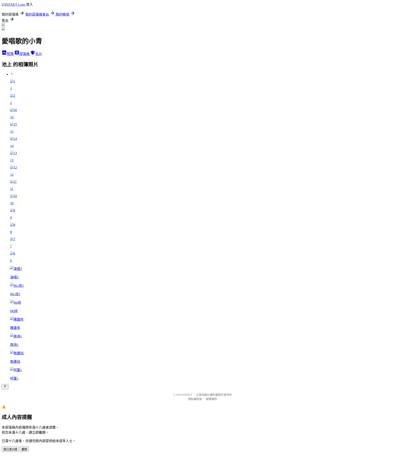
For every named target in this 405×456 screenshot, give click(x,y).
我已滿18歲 (10, 449)
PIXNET (187, 394)
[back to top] (5, 386)
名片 (38, 54)
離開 (24, 449)
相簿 (10, 54)
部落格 (24, 54)
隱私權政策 (195, 399)
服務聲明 (211, 399)
